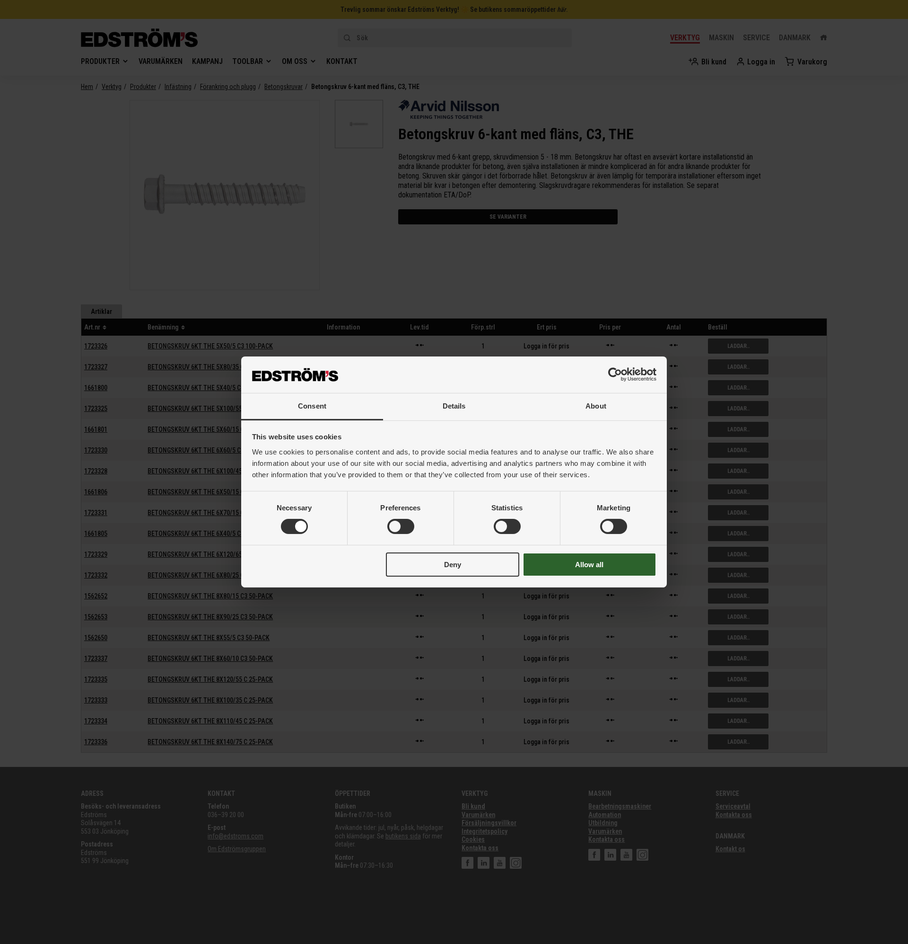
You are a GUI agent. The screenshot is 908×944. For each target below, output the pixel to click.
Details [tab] (454, 406)
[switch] (400, 526)
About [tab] (595, 406)
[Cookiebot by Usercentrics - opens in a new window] (615, 374)
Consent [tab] (312, 406)
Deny (452, 565)
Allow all (589, 565)
